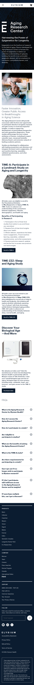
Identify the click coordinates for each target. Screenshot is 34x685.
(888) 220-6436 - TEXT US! (10, 588)
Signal (4, 527)
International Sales (7, 574)
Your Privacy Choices (8, 600)
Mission (4, 556)
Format (4, 533)
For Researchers (7, 544)
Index (3, 536)
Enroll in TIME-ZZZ (9, 317)
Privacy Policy (6, 640)
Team (3, 559)
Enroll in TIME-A (9, 250)
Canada (4, 571)
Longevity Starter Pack (8, 541)
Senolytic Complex (7, 539)
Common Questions (8, 594)
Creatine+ (5, 518)
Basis (3, 512)
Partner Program (7, 568)
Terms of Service (7, 648)
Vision (4, 524)
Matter (4, 530)
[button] (31, 5)
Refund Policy (6, 644)
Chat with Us (6, 591)
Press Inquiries (6, 565)
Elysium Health (11, 652)
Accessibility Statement (9, 636)
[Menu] (3, 5)
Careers (4, 562)
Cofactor (4, 515)
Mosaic (4, 521)
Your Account (6, 597)
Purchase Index (8, 390)
